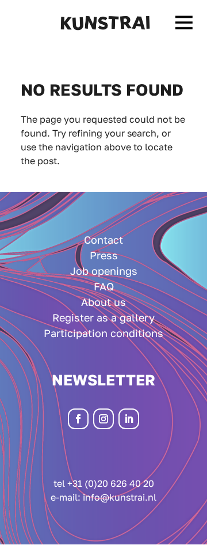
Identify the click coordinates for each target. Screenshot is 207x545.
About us (103, 302)
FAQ (104, 286)
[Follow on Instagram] (103, 418)
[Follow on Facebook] (78, 418)
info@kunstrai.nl (119, 497)
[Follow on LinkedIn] (128, 418)
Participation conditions (103, 333)
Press (104, 255)
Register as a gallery (103, 317)
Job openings (103, 270)
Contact (103, 239)
